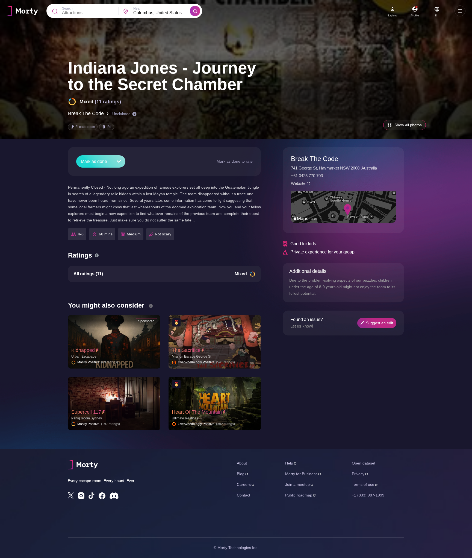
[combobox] (161, 13)
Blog (240, 474)
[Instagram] (81, 495)
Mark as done (94, 161)
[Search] (195, 11)
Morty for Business (301, 474)
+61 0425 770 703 (307, 175)
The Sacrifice (186, 350)
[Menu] (460, 10)
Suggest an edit (379, 323)
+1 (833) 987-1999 (368, 495)
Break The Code (86, 113)
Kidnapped (83, 350)
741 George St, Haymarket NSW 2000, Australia (334, 168)
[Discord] (114, 495)
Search (67, 8)
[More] (118, 161)
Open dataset (363, 463)
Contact (243, 495)
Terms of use (363, 484)
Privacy (358, 474)
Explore (392, 15)
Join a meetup (297, 484)
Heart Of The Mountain (197, 412)
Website (298, 183)
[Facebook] (102, 495)
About (242, 463)
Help (289, 463)
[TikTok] (91, 495)
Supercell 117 (86, 412)
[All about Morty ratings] (97, 255)
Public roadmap (298, 495)
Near (137, 8)
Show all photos (408, 125)
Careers (244, 484)
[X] (71, 495)
